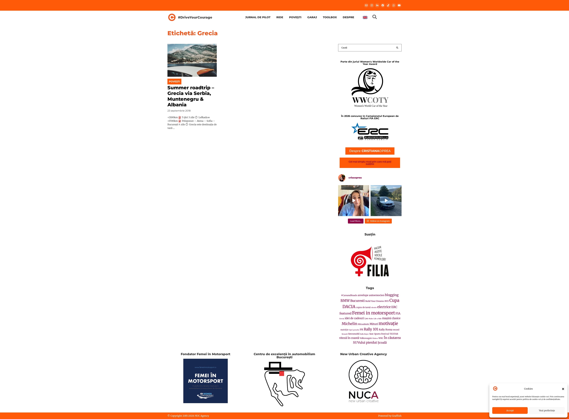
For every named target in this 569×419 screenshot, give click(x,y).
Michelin (349, 323)
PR (361, 329)
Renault (345, 334)
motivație (388, 323)
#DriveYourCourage (195, 17)
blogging (392, 295)
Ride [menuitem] (279, 17)
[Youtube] (399, 5)
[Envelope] (366, 5)
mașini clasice (391, 318)
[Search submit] (397, 47)
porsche (356, 330)
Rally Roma (385, 329)
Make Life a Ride (375, 319)
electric (374, 308)
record (396, 329)
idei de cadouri (354, 318)
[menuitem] (365, 17)
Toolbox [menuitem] (330, 17)
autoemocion (376, 295)
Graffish (397, 415)
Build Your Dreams (374, 301)
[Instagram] (371, 5)
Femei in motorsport (373, 313)
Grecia (341, 319)
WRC (380, 338)
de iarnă (366, 307)
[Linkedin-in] (377, 5)
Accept (510, 410)
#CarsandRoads (349, 295)
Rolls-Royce (364, 334)
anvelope (363, 295)
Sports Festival (381, 334)
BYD (387, 301)
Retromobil (353, 334)
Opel (351, 330)
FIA (397, 313)
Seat (371, 334)
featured (345, 313)
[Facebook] (382, 5)
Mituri (374, 324)
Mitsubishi (363, 324)
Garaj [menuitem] (312, 17)
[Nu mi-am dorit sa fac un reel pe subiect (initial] (353, 200)
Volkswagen (366, 338)
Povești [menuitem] (295, 17)
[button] (563, 388)
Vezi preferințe (547, 410)
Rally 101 (371, 329)
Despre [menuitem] (348, 17)
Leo (366, 318)
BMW (345, 300)
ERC (394, 307)
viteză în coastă (349, 338)
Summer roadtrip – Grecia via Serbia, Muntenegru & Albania (190, 96)
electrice (384, 307)
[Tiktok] (388, 5)
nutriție (344, 329)
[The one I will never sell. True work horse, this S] (386, 200)
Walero (375, 338)
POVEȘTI (174, 81)
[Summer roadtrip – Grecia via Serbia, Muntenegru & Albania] (192, 60)
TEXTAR (394, 334)
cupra (359, 307)
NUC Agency (202, 415)
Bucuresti (357, 301)
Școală (382, 342)
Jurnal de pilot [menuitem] (257, 17)
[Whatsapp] (393, 5)
